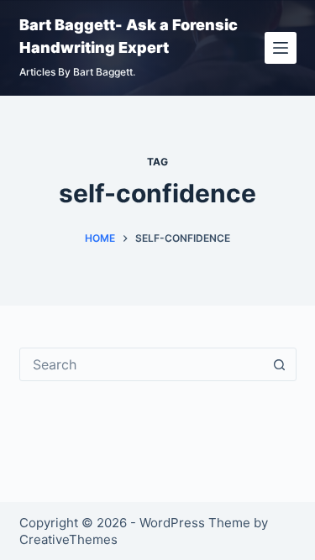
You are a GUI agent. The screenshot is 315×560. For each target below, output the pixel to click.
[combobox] (142, 364)
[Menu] (281, 48)
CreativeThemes (68, 539)
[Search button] (280, 364)
